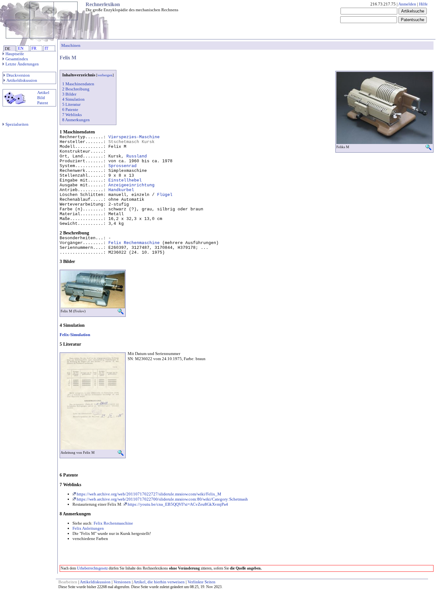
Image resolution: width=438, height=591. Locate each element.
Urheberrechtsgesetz (92, 568)
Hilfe (423, 4)
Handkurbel (121, 190)
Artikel (43, 92)
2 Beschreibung (75, 89)
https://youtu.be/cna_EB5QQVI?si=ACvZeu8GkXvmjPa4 (177, 504)
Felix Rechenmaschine (134, 243)
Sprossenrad (122, 166)
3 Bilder (69, 94)
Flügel (165, 194)
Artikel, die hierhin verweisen (159, 581)
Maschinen (70, 45)
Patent (42, 102)
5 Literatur (71, 104)
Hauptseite (14, 53)
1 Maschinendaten (78, 83)
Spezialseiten (17, 124)
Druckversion (18, 75)
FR (34, 48)
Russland (136, 156)
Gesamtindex (16, 58)
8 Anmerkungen (76, 119)
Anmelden (407, 4)
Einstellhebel (125, 180)
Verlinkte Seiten (201, 581)
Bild (41, 97)
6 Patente (70, 109)
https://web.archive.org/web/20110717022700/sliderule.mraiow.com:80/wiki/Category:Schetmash (162, 499)
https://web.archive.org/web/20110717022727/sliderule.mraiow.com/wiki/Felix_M (148, 494)
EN (20, 48)
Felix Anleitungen (88, 528)
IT (46, 48)
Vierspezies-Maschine (134, 137)
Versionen (122, 581)
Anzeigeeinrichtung (131, 185)
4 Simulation (73, 99)
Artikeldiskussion (21, 80)
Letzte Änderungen (22, 64)
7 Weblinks (72, 114)
